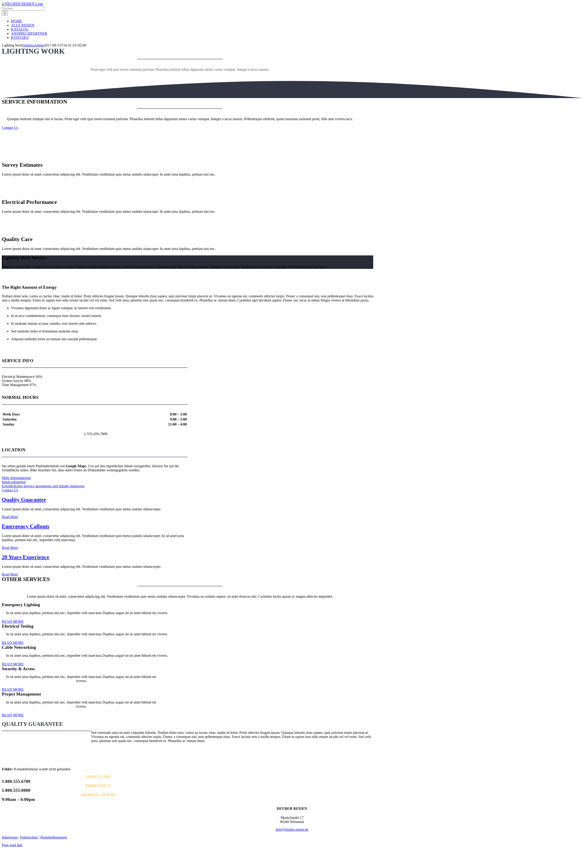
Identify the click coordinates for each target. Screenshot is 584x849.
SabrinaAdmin (33, 45)
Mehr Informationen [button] (16, 478)
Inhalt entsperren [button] (14, 482)
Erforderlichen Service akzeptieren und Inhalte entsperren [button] (43, 486)
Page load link (12, 845)
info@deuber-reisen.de (292, 829)
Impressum (10, 837)
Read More (10, 517)
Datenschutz (29, 837)
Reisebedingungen (53, 837)
